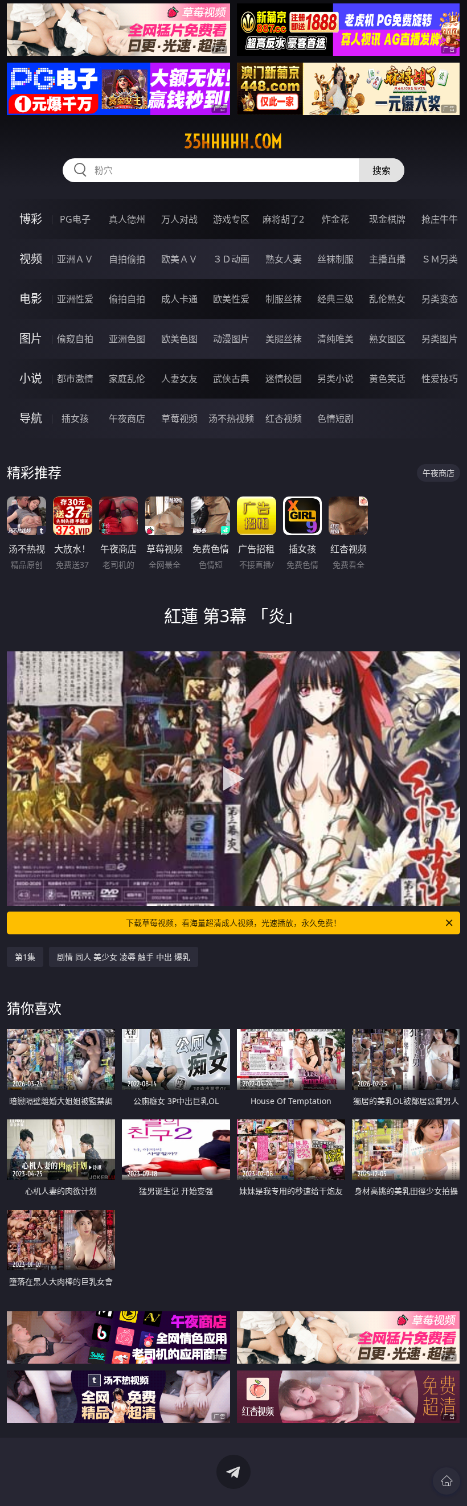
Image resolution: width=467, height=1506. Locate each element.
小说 (30, 378)
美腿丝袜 (283, 339)
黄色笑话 (387, 378)
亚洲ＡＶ (75, 259)
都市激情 (75, 378)
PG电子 (75, 219)
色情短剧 (335, 418)
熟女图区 (387, 339)
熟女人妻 (283, 259)
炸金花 (335, 219)
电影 (30, 298)
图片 (30, 338)
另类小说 (335, 378)
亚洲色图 (127, 339)
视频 (30, 258)
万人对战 (179, 219)
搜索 (381, 170)
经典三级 (335, 299)
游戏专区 (231, 219)
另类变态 (439, 299)
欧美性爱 (231, 299)
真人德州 (127, 219)
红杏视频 (283, 418)
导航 (30, 418)
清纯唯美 (335, 339)
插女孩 (75, 418)
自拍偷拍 (127, 259)
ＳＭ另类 (439, 259)
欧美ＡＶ (179, 259)
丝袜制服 (335, 259)
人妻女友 (179, 378)
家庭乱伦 (127, 378)
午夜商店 (127, 418)
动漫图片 (231, 339)
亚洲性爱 (75, 299)
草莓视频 (179, 418)
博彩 (30, 219)
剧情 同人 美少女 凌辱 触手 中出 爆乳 (123, 956)
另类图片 (439, 339)
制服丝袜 (283, 299)
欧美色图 (179, 339)
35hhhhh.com (233, 141)
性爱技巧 (439, 378)
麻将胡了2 (283, 219)
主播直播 (387, 259)
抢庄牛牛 (439, 219)
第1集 (25, 956)
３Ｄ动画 (231, 259)
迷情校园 (283, 378)
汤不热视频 (231, 418)
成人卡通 (179, 299)
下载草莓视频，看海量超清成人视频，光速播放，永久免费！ (233, 922)
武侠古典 (231, 378)
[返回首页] (446, 1481)
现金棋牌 (387, 219)
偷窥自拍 (75, 339)
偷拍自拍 (127, 299)
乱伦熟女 (387, 299)
